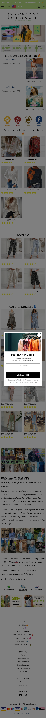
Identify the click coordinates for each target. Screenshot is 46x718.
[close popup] (39, 335)
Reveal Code (23, 375)
